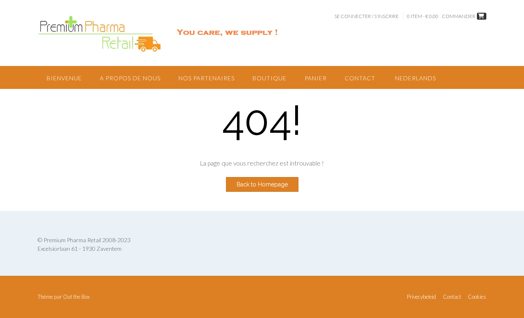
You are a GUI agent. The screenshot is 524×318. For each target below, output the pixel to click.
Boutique (270, 78)
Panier (316, 78)
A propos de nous (130, 78)
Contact (360, 78)
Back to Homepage (262, 184)
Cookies (477, 297)
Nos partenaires (206, 78)
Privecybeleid (421, 297)
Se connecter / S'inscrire (366, 16)
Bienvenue (64, 78)
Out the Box (76, 296)
